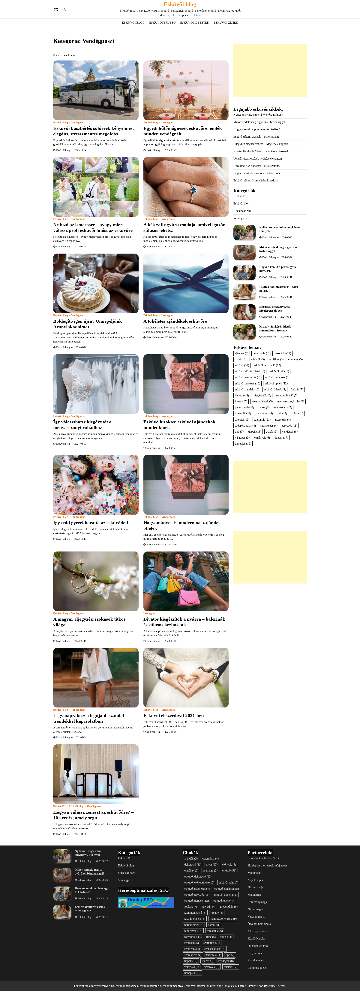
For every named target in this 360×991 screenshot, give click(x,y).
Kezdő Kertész (256, 938)
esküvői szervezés (247, 377)
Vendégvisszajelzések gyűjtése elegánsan (257, 158)
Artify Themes (276, 985)
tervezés (289, 425)
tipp (239, 431)
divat (240, 359)
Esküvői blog (180, 4)
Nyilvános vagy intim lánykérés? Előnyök (258, 114)
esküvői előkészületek (250, 371)
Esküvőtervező (162, 22)
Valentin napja (256, 916)
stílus (297, 413)
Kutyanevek (255, 953)
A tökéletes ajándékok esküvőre (175, 321)
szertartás (262, 419)
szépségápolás (245, 425)
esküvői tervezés (247, 383)
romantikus (264, 413)
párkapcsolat (244, 407)
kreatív (241, 401)
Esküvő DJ (59, 806)
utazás (271, 431)
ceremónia (261, 353)
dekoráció (282, 353)
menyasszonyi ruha (290, 401)
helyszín (242, 395)
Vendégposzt (78, 122)
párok (264, 407)
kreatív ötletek (262, 401)
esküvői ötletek (275, 389)
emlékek (276, 359)
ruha (282, 413)
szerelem (242, 419)
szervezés (283, 419)
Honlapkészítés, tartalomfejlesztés (267, 865)
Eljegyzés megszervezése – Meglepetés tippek (260, 144)
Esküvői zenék (226, 22)
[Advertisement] (270, 70)
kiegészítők (262, 395)
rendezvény (283, 407)
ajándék (241, 353)
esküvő (242, 365)
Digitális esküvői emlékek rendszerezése (257, 173)
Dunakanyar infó (258, 945)
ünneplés (243, 443)
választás (242, 437)
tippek (254, 431)
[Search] (64, 9)
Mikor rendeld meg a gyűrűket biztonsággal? (259, 122)
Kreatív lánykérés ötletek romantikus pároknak (261, 151)
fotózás (297, 389)
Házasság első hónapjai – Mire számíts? (256, 165)
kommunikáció (286, 395)
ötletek (281, 437)
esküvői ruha (279, 371)
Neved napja (255, 909)
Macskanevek (256, 960)
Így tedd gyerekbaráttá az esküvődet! (90, 522)
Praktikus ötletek (257, 967)
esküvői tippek (276, 383)
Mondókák (254, 872)
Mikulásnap (255, 894)
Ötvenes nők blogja (259, 923)
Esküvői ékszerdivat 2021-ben (173, 715)
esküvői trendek (247, 389)
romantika (243, 413)
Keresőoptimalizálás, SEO (263, 858)
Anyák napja (255, 880)
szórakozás (269, 425)
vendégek (290, 431)
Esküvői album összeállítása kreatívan (255, 180)
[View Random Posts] (56, 9)
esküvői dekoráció (267, 365)
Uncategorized (242, 210)
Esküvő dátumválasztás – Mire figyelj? (256, 136)
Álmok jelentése (257, 931)
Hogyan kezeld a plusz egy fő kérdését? (256, 129)
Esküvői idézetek (194, 22)
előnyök (258, 359)
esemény (295, 359)
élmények (262, 437)
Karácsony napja (258, 902)
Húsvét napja (255, 887)
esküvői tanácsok (277, 377)
